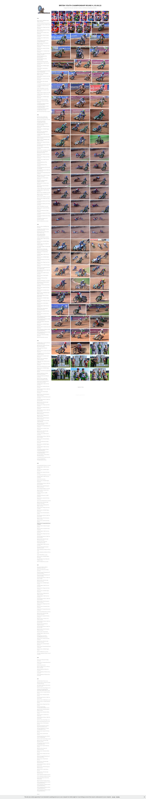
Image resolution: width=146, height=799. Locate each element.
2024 (38, 224)
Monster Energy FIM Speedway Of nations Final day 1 (43, 575)
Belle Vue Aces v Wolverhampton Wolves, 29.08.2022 (43, 486)
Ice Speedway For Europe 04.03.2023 (43, 457)
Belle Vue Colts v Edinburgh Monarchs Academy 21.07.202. (42, 379)
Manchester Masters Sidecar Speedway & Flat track (42, 568)
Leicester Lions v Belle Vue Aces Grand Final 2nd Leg (43, 230)
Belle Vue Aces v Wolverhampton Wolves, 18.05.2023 (43, 418)
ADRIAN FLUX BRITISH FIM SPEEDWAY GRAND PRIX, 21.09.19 (43, 690)
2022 (38, 463)
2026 (38, 18)
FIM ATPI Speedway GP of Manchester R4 (42, 57)
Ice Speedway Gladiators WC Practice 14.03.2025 (42, 219)
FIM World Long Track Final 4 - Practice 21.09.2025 (42, 124)
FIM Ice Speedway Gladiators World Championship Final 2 (43, 330)
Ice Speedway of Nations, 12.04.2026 (43, 84)
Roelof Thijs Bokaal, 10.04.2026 (42, 88)
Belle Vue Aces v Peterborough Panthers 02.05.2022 (42, 539)
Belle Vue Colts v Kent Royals (42, 631)
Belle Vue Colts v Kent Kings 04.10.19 (43, 687)
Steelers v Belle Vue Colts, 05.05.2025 (43, 188)
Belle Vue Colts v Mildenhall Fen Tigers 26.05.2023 (43, 416)
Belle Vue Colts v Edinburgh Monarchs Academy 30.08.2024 (42, 250)
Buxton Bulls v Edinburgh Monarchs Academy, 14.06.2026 (44, 54)
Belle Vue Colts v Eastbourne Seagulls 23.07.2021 (42, 624)
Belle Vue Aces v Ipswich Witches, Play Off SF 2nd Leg (43, 346)
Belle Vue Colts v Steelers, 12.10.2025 (43, 119)
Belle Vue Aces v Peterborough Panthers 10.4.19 (42, 772)
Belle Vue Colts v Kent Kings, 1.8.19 (43, 719)
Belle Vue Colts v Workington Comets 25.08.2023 (42, 359)
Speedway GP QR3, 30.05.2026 (42, 61)
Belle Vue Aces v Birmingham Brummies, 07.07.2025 (42, 152)
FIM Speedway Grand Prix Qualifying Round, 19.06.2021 (42, 636)
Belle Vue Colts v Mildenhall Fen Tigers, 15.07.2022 (43, 505)
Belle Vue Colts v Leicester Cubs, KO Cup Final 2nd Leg (43, 683)
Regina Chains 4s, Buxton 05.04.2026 (43, 92)
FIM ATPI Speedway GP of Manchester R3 (42, 59)
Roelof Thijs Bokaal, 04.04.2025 (42, 206)
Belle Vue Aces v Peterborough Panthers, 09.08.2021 (42, 614)
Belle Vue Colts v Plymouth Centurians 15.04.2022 (42, 542)
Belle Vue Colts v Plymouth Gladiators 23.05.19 (42, 749)
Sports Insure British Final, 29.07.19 (43, 721)
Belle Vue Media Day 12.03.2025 (42, 221)
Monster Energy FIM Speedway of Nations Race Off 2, (43, 757)
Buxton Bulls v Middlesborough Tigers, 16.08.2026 (43, 21)
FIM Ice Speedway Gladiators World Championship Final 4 (43, 317)
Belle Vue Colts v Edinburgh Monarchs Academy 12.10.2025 (42, 117)
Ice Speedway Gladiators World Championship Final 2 (43, 104)
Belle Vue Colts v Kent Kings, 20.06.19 (44, 738)
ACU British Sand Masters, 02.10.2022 (44, 474)
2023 (38, 340)
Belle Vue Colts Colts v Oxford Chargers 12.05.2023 (42, 424)
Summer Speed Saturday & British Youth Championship (43, 737)
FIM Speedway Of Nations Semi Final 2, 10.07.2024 (43, 283)
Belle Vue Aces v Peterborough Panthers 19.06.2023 (42, 403)
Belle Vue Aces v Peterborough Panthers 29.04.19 (42, 762)
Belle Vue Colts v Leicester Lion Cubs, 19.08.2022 (43, 491)
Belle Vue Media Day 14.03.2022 (42, 561)
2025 (38, 114)
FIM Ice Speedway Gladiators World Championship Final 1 (43, 333)
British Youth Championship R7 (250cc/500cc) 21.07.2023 (43, 382)
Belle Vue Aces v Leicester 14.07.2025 (43, 150)
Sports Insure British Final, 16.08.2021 (44, 611)
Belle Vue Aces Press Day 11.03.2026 (43, 111)
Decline (118, 797)
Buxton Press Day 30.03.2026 (42, 99)
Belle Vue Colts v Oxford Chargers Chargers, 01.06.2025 (43, 176)
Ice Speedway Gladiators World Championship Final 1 (43, 107)
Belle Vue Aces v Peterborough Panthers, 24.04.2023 (42, 432)
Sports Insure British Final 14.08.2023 (43, 366)
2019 (38, 678)
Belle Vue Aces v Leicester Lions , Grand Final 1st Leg (43, 232)
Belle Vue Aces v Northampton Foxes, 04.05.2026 (42, 74)
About (38, 794)
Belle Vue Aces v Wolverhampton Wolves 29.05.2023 (43, 413)
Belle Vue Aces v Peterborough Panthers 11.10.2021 (42, 581)
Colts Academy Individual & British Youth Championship (43, 71)
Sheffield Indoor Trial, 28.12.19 (42, 680)
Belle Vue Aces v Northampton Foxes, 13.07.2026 (42, 44)
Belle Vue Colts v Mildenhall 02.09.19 (43, 699)
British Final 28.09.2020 (41, 665)
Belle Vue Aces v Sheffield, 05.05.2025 (44, 192)
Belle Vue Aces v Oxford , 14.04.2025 (43, 196)
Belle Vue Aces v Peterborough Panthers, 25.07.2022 (42, 503)
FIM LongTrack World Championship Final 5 (41, 235)
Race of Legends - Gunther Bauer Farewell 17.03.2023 (43, 455)
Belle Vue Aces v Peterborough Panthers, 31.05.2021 (42, 642)
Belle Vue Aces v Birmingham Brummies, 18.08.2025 (42, 132)
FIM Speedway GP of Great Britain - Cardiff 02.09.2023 (43, 354)
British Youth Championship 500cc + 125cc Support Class (44, 268)
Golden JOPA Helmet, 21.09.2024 (43, 237)
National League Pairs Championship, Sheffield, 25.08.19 (43, 707)
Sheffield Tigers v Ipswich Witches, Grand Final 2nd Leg (43, 343)
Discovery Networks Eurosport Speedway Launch (43, 547)
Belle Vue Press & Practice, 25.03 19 (43, 780)
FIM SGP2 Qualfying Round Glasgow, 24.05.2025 (42, 181)
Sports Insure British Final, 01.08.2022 (44, 500)
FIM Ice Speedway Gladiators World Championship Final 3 (43, 319)
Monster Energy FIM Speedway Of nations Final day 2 (43, 573)
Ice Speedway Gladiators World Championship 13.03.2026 (43, 109)
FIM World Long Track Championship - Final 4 (41, 122)
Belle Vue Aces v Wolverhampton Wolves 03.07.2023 (43, 395)
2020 (38, 657)
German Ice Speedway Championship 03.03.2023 (41, 459)
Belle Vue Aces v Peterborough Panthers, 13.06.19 (42, 741)
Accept (113, 797)
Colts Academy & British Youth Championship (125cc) (42, 41)
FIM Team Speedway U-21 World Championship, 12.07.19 (43, 729)
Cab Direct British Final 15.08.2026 (43, 23)
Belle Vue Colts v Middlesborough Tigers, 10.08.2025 (43, 140)
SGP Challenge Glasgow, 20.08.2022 (43, 488)
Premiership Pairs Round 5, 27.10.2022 (44, 465)
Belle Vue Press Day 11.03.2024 (42, 337)
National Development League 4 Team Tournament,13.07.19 (43, 726)
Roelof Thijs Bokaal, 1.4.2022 (42, 554)
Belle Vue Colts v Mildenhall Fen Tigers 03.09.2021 (43, 594)
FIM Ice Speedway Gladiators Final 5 (43, 774)
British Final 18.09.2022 (41, 479)
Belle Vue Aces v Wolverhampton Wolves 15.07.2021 (43, 630)
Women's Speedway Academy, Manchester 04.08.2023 (42, 374)
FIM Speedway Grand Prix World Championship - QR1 (43, 744)
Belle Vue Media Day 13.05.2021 (42, 651)
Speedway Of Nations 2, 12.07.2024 (43, 280)
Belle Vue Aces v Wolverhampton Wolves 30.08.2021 (43, 602)
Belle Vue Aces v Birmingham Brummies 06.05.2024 (42, 309)
